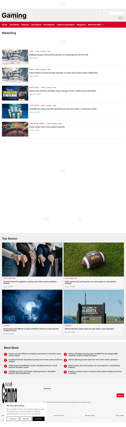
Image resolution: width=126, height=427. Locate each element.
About (4, 415)
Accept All (38, 419)
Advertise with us (59, 415)
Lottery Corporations (66, 24)
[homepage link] (14, 15)
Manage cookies (90, 415)
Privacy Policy (120, 415)
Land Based (36, 24)
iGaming (25, 24)
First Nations (49, 24)
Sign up (120, 395)
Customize (13, 419)
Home (4, 24)
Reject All (26, 419)
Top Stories (14, 24)
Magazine (81, 24)
